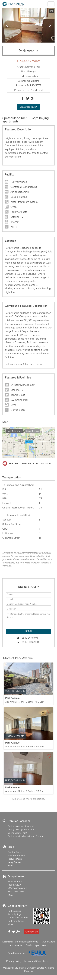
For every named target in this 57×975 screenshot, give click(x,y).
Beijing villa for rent (17, 832)
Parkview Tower (16, 920)
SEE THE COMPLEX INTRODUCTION (30, 463)
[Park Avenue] (28, 679)
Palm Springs (14, 914)
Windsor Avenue (16, 855)
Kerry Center (14, 862)
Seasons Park (15, 881)
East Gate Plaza (16, 891)
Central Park (14, 852)
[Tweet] (27, 98)
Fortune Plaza (15, 858)
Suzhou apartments (37, 945)
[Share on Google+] (33, 98)
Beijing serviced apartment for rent (26, 836)
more (39, 364)
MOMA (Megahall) (17, 888)
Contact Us (31, 931)
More (10, 865)
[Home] (13, 3)
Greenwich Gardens (18, 917)
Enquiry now (29, 106)
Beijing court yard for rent (21, 829)
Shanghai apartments (26, 941)
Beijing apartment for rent (21, 826)
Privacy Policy (14, 961)
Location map (14, 430)
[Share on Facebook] (22, 98)
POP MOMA (14, 884)
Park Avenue (12, 697)
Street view (32, 430)
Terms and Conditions (36, 961)
